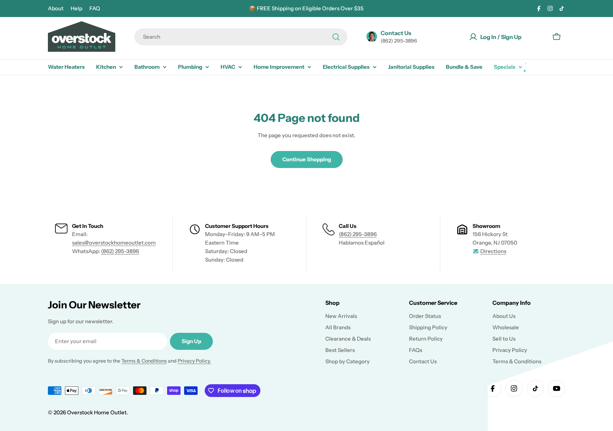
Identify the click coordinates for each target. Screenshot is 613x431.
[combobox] (240, 36)
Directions (493, 251)
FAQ (94, 8)
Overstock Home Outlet (97, 412)
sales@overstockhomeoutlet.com (114, 242)
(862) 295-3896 (120, 251)
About (55, 8)
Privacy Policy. (194, 361)
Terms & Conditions (144, 361)
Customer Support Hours (237, 226)
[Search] (335, 36)
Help (76, 8)
